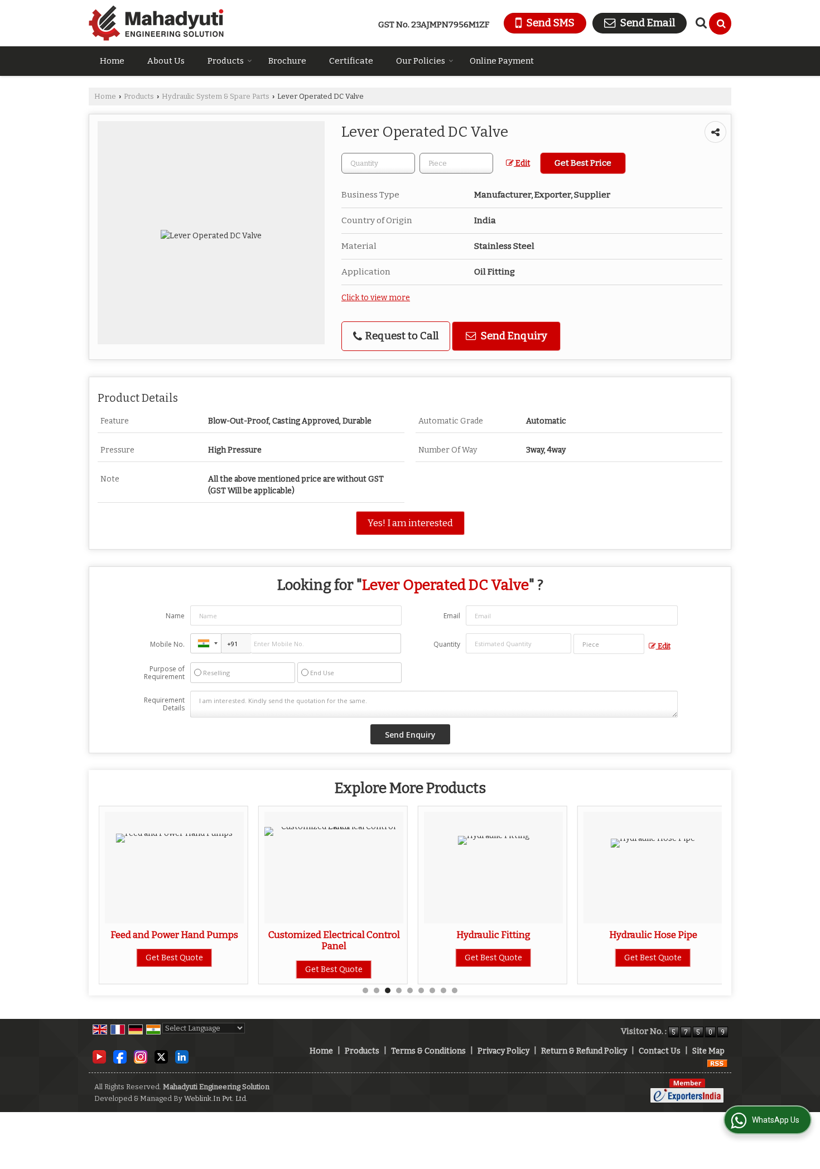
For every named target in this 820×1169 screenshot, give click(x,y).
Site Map (708, 1051)
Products (226, 61)
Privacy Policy (503, 1051)
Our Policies (420, 61)
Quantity (446, 644)
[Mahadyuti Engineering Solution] (156, 23)
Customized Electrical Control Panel (334, 940)
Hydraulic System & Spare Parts (215, 96)
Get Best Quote (174, 958)
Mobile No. (167, 644)
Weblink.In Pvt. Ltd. (216, 1098)
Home (112, 61)
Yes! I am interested (410, 522)
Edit (522, 163)
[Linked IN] (182, 1056)
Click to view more (375, 297)
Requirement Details (164, 704)
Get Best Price (582, 163)
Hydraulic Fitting (493, 934)
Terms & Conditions (428, 1051)
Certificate (351, 61)
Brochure (287, 61)
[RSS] (717, 1062)
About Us (166, 61)
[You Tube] (99, 1056)
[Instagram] (140, 1056)
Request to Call (400, 336)
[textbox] (456, 163)
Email (451, 615)
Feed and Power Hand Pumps (174, 934)
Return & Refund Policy (584, 1051)
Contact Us (660, 1051)
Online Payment (502, 61)
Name (175, 615)
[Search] (720, 23)
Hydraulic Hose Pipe (653, 934)
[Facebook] (120, 1056)
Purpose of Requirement (164, 673)
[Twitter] (161, 1056)
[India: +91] (205, 643)
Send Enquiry (513, 336)
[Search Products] (700, 23)
